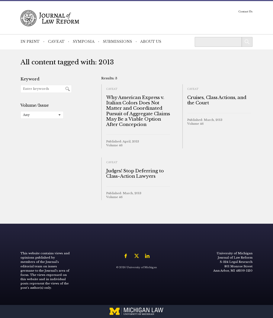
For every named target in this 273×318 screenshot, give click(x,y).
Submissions (117, 41)
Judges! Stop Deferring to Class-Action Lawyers (135, 173)
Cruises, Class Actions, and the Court (216, 100)
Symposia (83, 41)
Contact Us (245, 11)
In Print (30, 41)
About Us (150, 41)
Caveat (56, 41)
